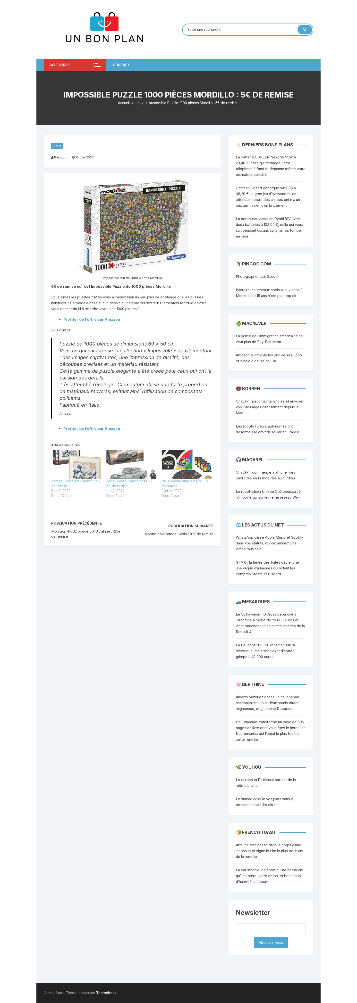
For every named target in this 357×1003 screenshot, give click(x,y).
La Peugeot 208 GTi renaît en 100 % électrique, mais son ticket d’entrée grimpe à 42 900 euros (266, 651)
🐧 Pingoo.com (253, 263)
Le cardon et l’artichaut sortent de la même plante (266, 782)
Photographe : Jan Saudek (258, 276)
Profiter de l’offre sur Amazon (91, 319)
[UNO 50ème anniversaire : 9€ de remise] (187, 464)
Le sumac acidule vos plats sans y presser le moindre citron (264, 802)
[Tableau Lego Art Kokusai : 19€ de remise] (76, 464)
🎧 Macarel (250, 459)
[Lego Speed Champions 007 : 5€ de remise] (131, 464)
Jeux (57, 146)
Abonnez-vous (271, 942)
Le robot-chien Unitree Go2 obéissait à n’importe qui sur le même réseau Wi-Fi (268, 494)
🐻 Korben (248, 388)
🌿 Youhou (248, 767)
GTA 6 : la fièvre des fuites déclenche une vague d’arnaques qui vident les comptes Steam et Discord (267, 568)
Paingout (61, 157)
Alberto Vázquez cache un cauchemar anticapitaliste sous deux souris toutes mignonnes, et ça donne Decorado (267, 703)
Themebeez (106, 992)
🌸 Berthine (250, 684)
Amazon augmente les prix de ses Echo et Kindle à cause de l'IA (269, 358)
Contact (121, 65)
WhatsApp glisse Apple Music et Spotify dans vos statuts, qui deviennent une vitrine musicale (269, 543)
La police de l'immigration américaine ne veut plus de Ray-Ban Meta (269, 339)
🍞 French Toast (256, 832)
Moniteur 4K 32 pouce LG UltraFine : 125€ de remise (86, 534)
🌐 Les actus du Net (260, 524)
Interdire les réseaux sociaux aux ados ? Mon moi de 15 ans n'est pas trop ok (269, 293)
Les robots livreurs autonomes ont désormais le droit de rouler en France (267, 429)
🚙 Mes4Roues (253, 601)
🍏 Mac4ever (251, 323)
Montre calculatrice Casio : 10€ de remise (178, 534)
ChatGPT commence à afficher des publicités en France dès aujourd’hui (266, 475)
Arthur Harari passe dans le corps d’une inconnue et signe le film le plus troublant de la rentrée (269, 851)
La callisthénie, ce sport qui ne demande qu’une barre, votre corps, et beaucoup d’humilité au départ (269, 876)
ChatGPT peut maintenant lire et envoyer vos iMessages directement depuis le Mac (270, 407)
